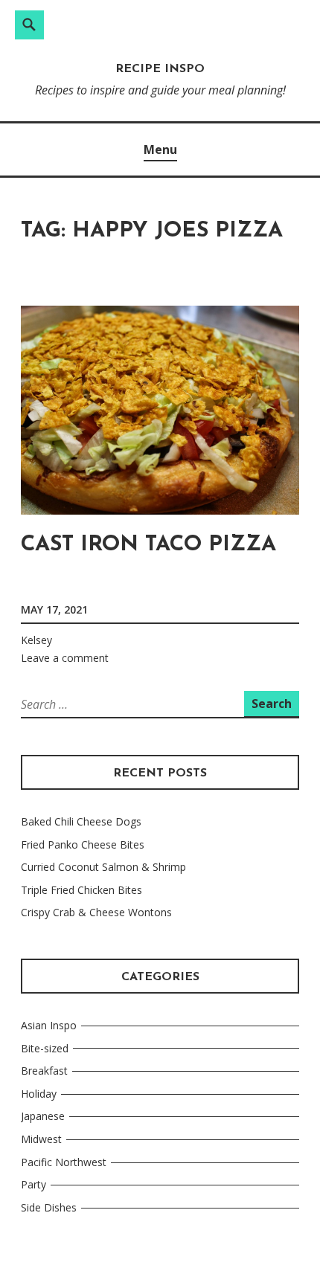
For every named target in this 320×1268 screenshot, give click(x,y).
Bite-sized (44, 1048)
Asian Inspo (49, 1025)
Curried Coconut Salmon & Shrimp (103, 867)
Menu (160, 149)
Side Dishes (49, 1207)
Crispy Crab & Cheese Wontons (96, 912)
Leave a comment (65, 658)
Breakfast (44, 1070)
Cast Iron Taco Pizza (148, 545)
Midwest (41, 1139)
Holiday (39, 1094)
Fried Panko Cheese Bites (82, 844)
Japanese (43, 1116)
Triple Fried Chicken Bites (81, 890)
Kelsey (36, 640)
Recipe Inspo (160, 69)
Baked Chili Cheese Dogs (81, 821)
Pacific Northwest (63, 1162)
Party (33, 1184)
